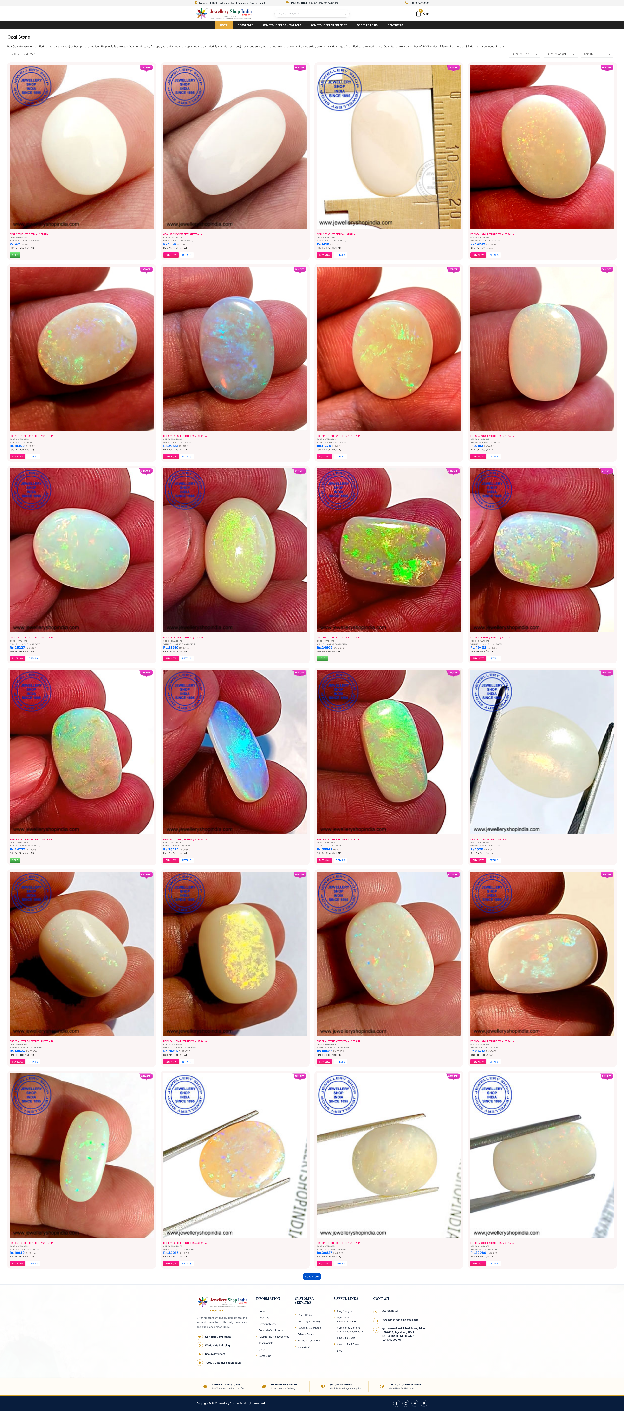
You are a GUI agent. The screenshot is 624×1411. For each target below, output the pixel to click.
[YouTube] (414, 1403)
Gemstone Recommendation (347, 1319)
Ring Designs (344, 1311)
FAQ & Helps (305, 1315)
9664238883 (390, 1310)
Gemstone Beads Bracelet (329, 25)
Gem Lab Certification (271, 1330)
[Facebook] (396, 1403)
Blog (339, 1350)
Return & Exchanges (309, 1327)
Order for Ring (367, 25)
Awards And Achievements (274, 1336)
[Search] (345, 14)
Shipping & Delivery (309, 1321)
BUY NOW (171, 255)
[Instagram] (405, 1403)
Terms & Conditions (309, 1340)
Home (224, 25)
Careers (263, 1349)
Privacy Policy (306, 1334)
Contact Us (396, 25)
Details (186, 255)
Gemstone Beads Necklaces (282, 25)
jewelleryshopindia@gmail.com (400, 1319)
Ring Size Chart (346, 1337)
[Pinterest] (424, 1403)
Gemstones (245, 25)
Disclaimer (304, 1346)
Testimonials (266, 1343)
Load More (312, 1276)
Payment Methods (269, 1324)
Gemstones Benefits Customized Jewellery (350, 1329)
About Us (264, 1317)
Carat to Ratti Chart (348, 1344)
